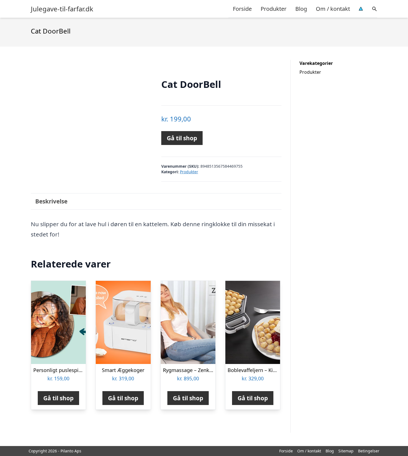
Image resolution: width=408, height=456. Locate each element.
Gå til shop (182, 138)
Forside (242, 8)
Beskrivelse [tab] (51, 201)
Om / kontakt (333, 8)
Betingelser (368, 451)
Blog (301, 8)
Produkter (273, 8)
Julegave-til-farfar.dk (62, 8)
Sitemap (346, 451)
